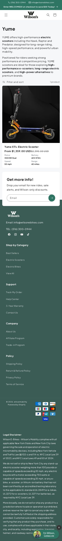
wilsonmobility (20, 402)
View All (10, 273)
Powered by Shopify (17, 405)
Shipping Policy (14, 363)
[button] (6, 15)
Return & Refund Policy (18, 370)
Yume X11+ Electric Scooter (22, 146)
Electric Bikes (13, 266)
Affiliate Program (15, 338)
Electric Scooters (15, 259)
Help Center (12, 299)
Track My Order (14, 292)
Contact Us (12, 312)
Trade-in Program (15, 345)
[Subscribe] (51, 198)
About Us (11, 331)
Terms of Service (15, 384)
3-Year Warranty (15, 305)
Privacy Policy (13, 377)
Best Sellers (12, 253)
